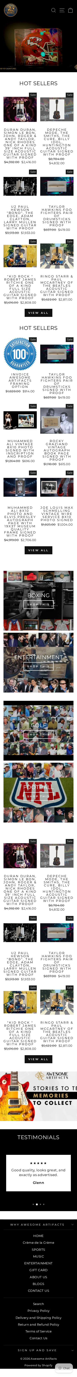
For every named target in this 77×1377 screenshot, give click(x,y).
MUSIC (38, 1256)
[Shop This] (38, 601)
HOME (38, 1236)
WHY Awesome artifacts (37, 1224)
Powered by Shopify (38, 1365)
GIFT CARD (38, 1270)
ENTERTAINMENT (38, 1263)
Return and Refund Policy (38, 1324)
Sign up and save (37, 1350)
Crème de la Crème (38, 1243)
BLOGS (38, 1284)
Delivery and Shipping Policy (39, 1318)
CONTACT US (38, 1291)
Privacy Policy (39, 1311)
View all (38, 312)
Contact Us (38, 1338)
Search (38, 1304)
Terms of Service (38, 1331)
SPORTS (38, 1250)
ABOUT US (38, 1277)
